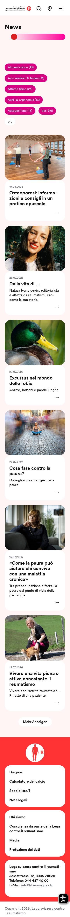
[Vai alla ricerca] (39, 8)
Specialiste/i (19, 791)
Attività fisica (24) (20, 89)
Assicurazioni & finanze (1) (26, 78)
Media (14, 840)
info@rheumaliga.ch (36, 885)
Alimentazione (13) (21, 67)
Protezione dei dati (24, 849)
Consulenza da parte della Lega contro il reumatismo (34, 828)
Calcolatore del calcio (27, 781)
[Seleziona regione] (49, 8)
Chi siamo (17, 817)
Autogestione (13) (20, 110)
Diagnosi (16, 772)
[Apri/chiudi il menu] (60, 8)
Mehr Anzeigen (35, 722)
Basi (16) (47, 110)
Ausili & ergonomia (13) (24, 100)
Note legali (18, 800)
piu (10, 121)
